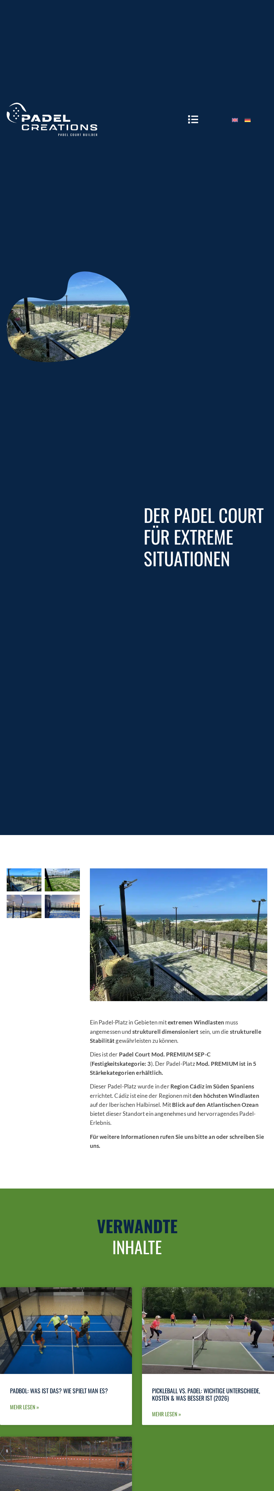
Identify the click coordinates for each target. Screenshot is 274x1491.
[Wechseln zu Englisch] (235, 119)
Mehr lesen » (24, 1407)
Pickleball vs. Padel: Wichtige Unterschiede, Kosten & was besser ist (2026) (206, 1394)
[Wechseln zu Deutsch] (247, 119)
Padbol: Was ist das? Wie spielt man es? (59, 1390)
